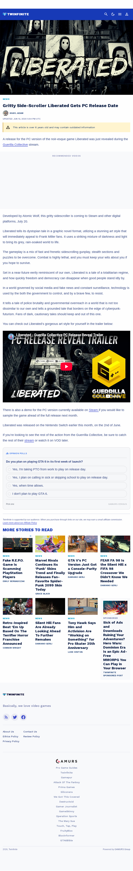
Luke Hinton (75, 652)
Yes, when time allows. (28, 485)
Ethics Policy (10, 736)
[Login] (126, 14)
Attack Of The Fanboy (67, 782)
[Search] (106, 14)
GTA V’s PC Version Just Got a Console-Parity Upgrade (82, 566)
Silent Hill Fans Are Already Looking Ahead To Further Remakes (48, 631)
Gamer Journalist (66, 806)
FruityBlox (66, 830)
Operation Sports (66, 816)
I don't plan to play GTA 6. (30, 493)
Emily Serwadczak (14, 581)
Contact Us (30, 731)
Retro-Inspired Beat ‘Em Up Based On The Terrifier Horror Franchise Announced (15, 633)
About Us (8, 731)
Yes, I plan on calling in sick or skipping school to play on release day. (60, 477)
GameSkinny (66, 811)
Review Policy (31, 736)
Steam (94, 410)
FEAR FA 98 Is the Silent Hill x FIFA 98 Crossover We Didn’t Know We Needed (113, 570)
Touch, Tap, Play (66, 825)
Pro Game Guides (66, 767)
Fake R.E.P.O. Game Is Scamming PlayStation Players (13, 568)
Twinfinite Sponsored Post (113, 674)
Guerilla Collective (15, 144)
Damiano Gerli (76, 577)
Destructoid (66, 801)
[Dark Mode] (112, 14)
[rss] (6, 717)
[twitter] (14, 717)
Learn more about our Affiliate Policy (20, 523)
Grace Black (42, 593)
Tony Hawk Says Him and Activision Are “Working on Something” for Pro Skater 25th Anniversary (82, 635)
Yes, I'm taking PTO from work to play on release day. (49, 469)
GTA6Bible (66, 840)
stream (29, 440)
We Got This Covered (66, 796)
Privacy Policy (11, 741)
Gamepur (66, 777)
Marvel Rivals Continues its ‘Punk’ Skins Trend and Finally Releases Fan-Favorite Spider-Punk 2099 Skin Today (50, 574)
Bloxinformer (66, 835)
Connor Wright (12, 648)
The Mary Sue (66, 821)
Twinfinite (66, 772)
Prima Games (66, 787)
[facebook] (23, 717)
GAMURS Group (122, 849)
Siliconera (67, 792)
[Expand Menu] (119, 14)
